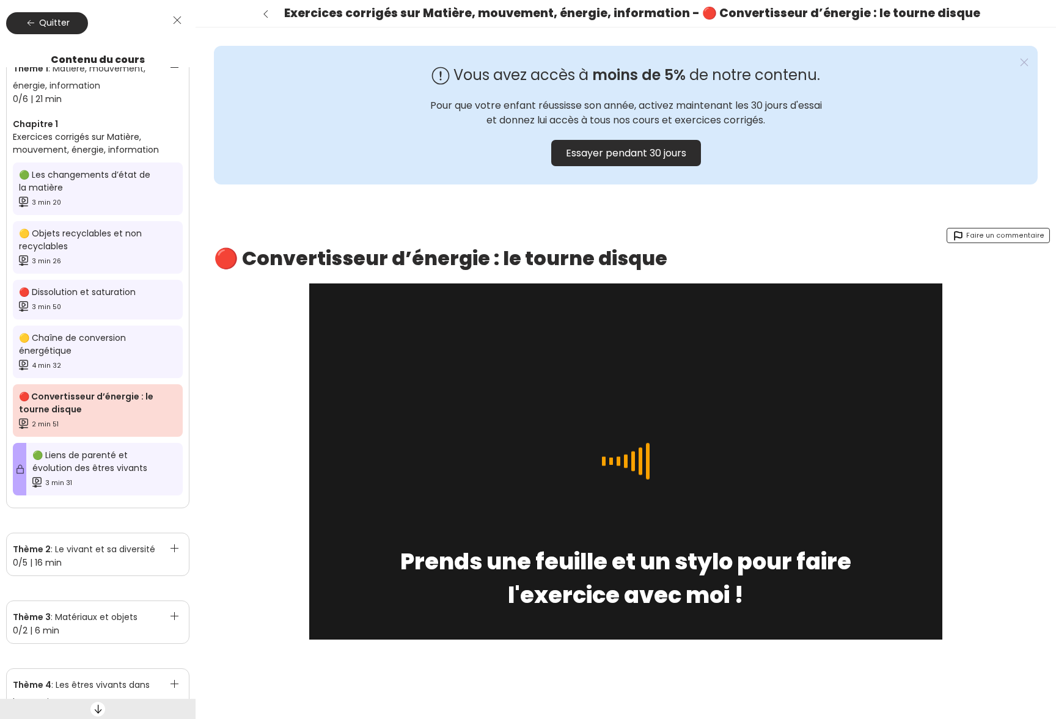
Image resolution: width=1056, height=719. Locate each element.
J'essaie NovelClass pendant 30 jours (983, 663)
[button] (98, 76)
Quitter (53, 22)
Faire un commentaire (1004, 235)
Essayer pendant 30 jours (626, 153)
